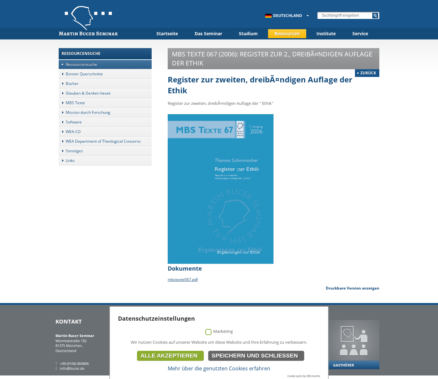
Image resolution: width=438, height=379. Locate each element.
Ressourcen (287, 33)
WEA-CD (73, 131)
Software (74, 122)
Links (70, 160)
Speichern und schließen (255, 355)
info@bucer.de (72, 368)
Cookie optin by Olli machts (303, 376)
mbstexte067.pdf (183, 279)
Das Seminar (208, 33)
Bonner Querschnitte (84, 74)
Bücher (72, 83)
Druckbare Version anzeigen (352, 288)
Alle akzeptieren (169, 355)
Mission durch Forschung (88, 112)
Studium (248, 33)
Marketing (223, 331)
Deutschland (287, 15)
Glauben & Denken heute (88, 93)
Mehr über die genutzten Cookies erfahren (219, 368)
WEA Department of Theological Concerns (103, 141)
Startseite (167, 33)
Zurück (368, 73)
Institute (326, 33)
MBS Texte (75, 102)
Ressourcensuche (81, 64)
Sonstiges (74, 151)
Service (360, 33)
